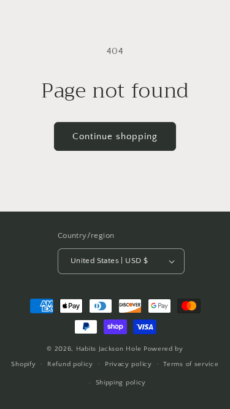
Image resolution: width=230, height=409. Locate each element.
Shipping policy (121, 382)
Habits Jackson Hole (109, 349)
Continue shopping (115, 136)
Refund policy (70, 364)
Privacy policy (128, 364)
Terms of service (190, 364)
